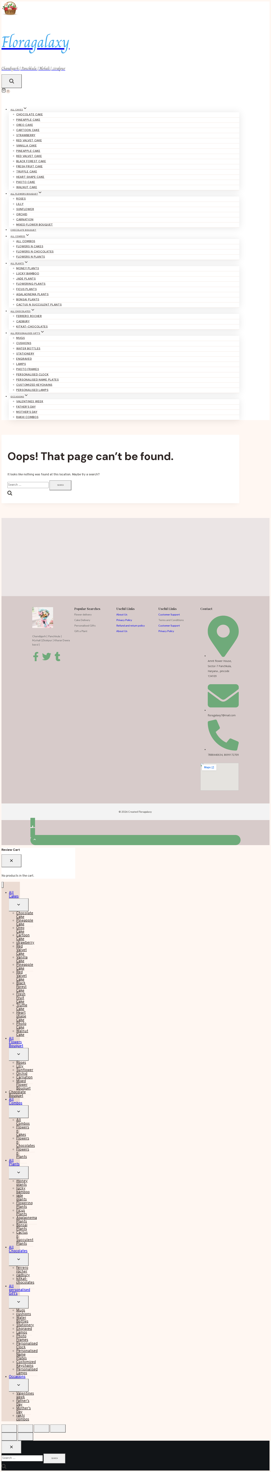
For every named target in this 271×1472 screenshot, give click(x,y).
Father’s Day (26, 407)
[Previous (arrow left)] (9, 1437)
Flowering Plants (31, 284)
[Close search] (11, 1447)
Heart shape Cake (30, 177)
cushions (23, 343)
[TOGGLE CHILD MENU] (19, 904)
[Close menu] (2, 885)
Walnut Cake (26, 187)
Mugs (20, 338)
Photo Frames (27, 369)
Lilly (20, 204)
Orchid (21, 214)
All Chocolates (18, 1249)
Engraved (24, 359)
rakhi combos (27, 417)
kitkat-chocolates (32, 326)
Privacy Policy (124, 620)
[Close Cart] (11, 860)
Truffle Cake (26, 171)
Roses (21, 199)
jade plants (26, 279)
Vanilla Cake (26, 145)
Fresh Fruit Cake (29, 166)
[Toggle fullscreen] (25, 1428)
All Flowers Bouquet (16, 1042)
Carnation (24, 219)
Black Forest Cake (31, 161)
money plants (27, 268)
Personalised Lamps (32, 390)
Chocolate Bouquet (23, 230)
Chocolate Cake (29, 114)
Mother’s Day (26, 412)
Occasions (17, 1376)
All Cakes (14, 894)
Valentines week (29, 401)
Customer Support (169, 614)
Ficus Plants (26, 289)
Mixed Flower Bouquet (34, 225)
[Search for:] (28, 485)
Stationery (25, 354)
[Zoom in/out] (9, 1428)
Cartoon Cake (27, 130)
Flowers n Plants (30, 257)
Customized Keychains (34, 385)
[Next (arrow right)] (25, 1437)
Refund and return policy (130, 625)
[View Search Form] (11, 81)
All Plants (14, 1162)
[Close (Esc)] (58, 1428)
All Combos (25, 241)
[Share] (41, 1428)
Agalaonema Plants (32, 294)
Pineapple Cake (28, 120)
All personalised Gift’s (19, 1290)
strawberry (25, 135)
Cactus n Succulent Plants (39, 305)
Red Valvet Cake (29, 140)
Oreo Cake (24, 125)
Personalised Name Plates (37, 380)
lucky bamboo (27, 273)
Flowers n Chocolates (35, 251)
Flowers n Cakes (29, 246)
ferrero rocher (29, 316)
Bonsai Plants (27, 299)
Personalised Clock (32, 374)
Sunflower (25, 209)
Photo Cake (25, 182)
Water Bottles (28, 348)
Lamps (21, 364)
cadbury (23, 321)
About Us (121, 614)
